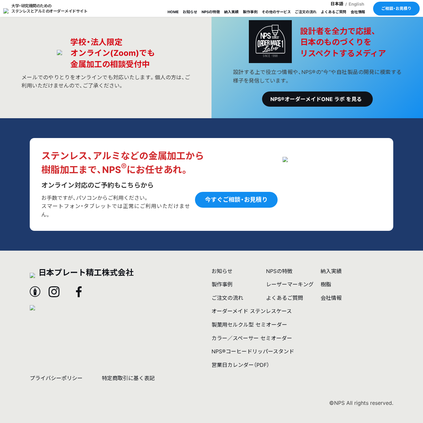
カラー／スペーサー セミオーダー (252, 338)
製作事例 (250, 12)
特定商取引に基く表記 (128, 378)
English (356, 4)
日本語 (336, 3)
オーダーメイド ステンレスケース (252, 311)
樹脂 (326, 284)
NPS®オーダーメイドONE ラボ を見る (316, 99)
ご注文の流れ (306, 12)
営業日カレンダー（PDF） (240, 365)
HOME (173, 12)
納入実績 (231, 12)
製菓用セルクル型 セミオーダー (249, 324)
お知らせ (190, 12)
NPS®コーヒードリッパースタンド (253, 351)
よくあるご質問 (333, 12)
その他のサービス (276, 12)
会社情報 (358, 12)
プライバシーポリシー (56, 378)
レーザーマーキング (290, 284)
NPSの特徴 (211, 12)
